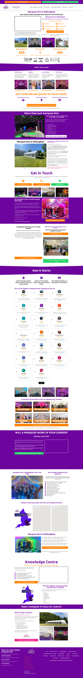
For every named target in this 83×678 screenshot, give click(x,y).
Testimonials (45, 655)
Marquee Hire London (27, 657)
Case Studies (74, 653)
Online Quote (35, 7)
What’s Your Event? (53, 651)
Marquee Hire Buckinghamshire (29, 667)
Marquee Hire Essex (27, 660)
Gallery (68, 653)
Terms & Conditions (75, 655)
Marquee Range (61, 653)
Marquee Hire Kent (27, 661)
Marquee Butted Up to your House (50, 653)
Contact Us (71, 7)
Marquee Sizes (46, 7)
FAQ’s (64, 7)
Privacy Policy (55, 657)
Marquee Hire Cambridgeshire (29, 665)
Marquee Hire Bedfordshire (28, 658)
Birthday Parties (18, 72)
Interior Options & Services (56, 7)
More (66, 7)
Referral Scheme (61, 655)
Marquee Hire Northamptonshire (29, 668)
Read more (27, 299)
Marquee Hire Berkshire (28, 664)
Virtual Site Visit (53, 655)
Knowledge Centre (63, 651)
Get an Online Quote (72, 651)
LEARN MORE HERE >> (20, 90)
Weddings (30, 72)
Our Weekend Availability (64, 657)
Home (31, 7)
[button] (15, 155)
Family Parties (59, 72)
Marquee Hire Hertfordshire (28, 656)
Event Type (40, 7)
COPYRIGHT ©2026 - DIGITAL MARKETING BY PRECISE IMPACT (60, 660)
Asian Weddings (45, 72)
